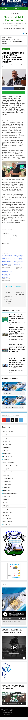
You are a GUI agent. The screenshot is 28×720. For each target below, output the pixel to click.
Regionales (6, 496)
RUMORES (5, 503)
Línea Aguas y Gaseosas (9, 465)
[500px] (21, 420)
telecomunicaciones (8, 521)
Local (4, 469)
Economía (5, 453)
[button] (14, 648)
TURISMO (5, 524)
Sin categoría (6, 509)
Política (5, 490)
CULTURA (5, 444)
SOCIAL (5, 515)
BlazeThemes (7, 714)
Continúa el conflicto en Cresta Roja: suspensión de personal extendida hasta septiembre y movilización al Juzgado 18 (13, 8)
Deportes (5, 447)
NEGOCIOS (6, 481)
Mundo (4, 475)
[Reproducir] (4, 658)
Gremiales (5, 459)
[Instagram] (12, 420)
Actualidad (6, 49)
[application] (14, 647)
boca (4, 435)
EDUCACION (6, 456)
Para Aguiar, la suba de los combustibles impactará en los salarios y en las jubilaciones (7, 274)
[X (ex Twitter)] (16, 420)
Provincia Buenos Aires (9, 493)
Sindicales (5, 512)
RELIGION (5, 499)
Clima (4, 438)
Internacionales (7, 462)
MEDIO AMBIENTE (7, 472)
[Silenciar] (21, 658)
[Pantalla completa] (24, 658)
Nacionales (6, 478)
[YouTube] (4, 420)
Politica (5, 487)
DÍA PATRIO (6, 450)
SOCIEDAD (5, 518)
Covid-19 (5, 441)
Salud (4, 506)
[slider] (13, 703)
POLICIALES (6, 484)
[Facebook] (8, 420)
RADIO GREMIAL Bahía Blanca (14, 18)
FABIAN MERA (7, 65)
